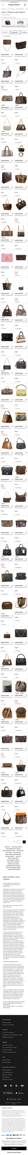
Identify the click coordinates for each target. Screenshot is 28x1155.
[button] (25, 5)
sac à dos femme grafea (13, 867)
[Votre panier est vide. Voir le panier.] (25, 5)
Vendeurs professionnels (9, 1052)
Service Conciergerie (8, 1025)
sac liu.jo (7, 847)
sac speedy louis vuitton (13, 849)
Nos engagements (7, 1072)
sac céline (9, 852)
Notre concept (6, 1022)
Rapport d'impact (7, 1075)
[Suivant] (18, 841)
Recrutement (6, 1077)
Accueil (3, 9)
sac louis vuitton (17, 847)
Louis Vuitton (11, 9)
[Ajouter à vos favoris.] (12, 55)
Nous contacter (6, 1062)
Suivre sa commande (8, 1032)
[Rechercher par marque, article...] (3, 4)
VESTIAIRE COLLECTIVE (9, 1067)
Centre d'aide (6, 1060)
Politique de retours (7, 1037)
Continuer (14, 1148)
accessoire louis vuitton (13, 865)
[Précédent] (9, 841)
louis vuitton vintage (9, 850)
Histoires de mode (7, 1079)
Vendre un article (7, 1050)
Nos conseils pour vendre (9, 1047)
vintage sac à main (13, 864)
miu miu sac (17, 852)
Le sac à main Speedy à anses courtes (13, 1002)
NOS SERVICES (6, 1019)
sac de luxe (20, 850)
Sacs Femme (20, 9)
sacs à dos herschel (14, 869)
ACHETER (5, 1029)
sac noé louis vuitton (13, 860)
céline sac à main (13, 858)
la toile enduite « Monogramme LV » (13, 926)
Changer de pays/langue (14, 1152)
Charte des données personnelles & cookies (13, 1103)
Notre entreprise (7, 1070)
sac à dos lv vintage (13, 862)
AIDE (3, 1057)
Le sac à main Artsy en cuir (10, 1006)
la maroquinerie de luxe (14, 893)
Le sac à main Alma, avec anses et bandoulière (12, 1004)
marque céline (9, 856)
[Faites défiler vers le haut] (24, 841)
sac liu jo (18, 856)
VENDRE (4, 1042)
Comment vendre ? (7, 1045)
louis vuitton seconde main (13, 854)
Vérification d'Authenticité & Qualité (12, 1035)
